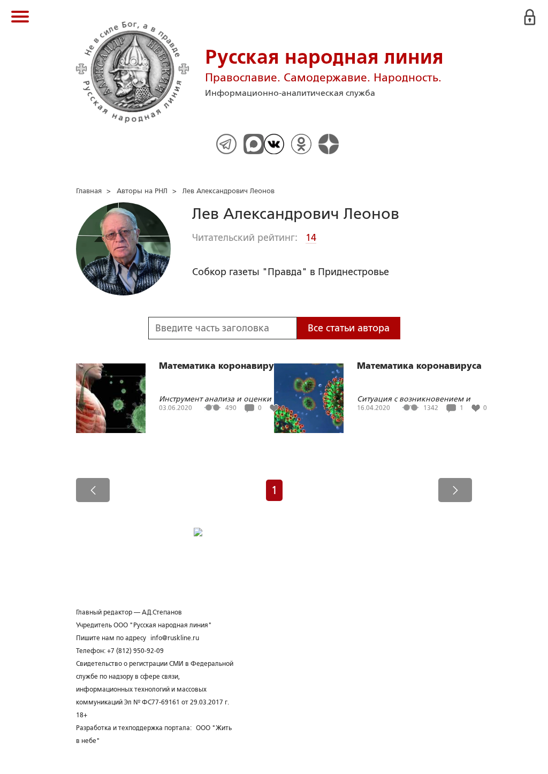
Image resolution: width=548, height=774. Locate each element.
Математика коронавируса (221, 366)
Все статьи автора (349, 328)
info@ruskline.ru (174, 638)
